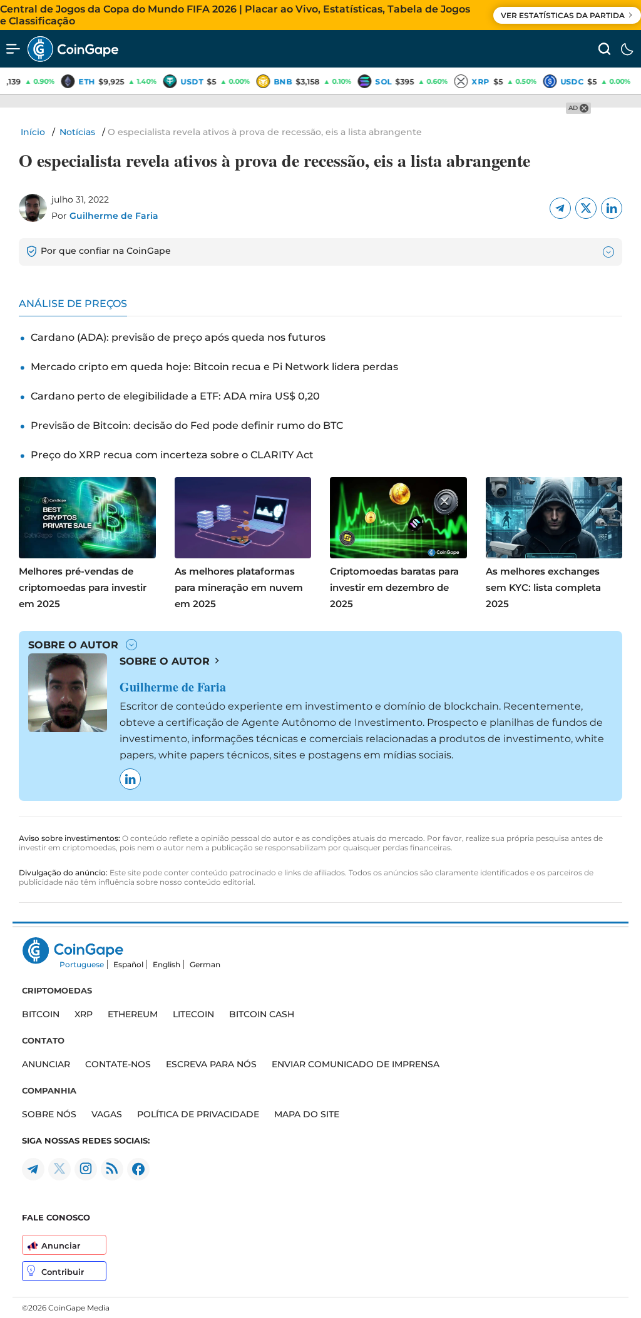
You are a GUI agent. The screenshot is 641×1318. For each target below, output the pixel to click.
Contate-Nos (118, 1064)
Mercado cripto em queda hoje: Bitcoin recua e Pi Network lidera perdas (214, 367)
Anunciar (60, 1245)
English (166, 964)
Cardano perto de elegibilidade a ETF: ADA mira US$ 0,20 (175, 396)
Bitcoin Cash (261, 1014)
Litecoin (193, 1014)
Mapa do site (306, 1114)
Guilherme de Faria (113, 215)
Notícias (77, 132)
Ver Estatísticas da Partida (563, 15)
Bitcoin (40, 1014)
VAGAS (106, 1114)
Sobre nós (49, 1114)
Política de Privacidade (198, 1114)
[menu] (13, 49)
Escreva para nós (211, 1064)
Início (33, 132)
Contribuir (62, 1272)
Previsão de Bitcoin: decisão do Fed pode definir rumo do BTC (187, 425)
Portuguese (81, 964)
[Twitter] (586, 208)
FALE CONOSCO (56, 1217)
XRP (83, 1014)
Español (128, 964)
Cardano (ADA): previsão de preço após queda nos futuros (178, 337)
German (205, 964)
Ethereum (133, 1014)
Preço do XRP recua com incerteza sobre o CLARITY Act (172, 455)
